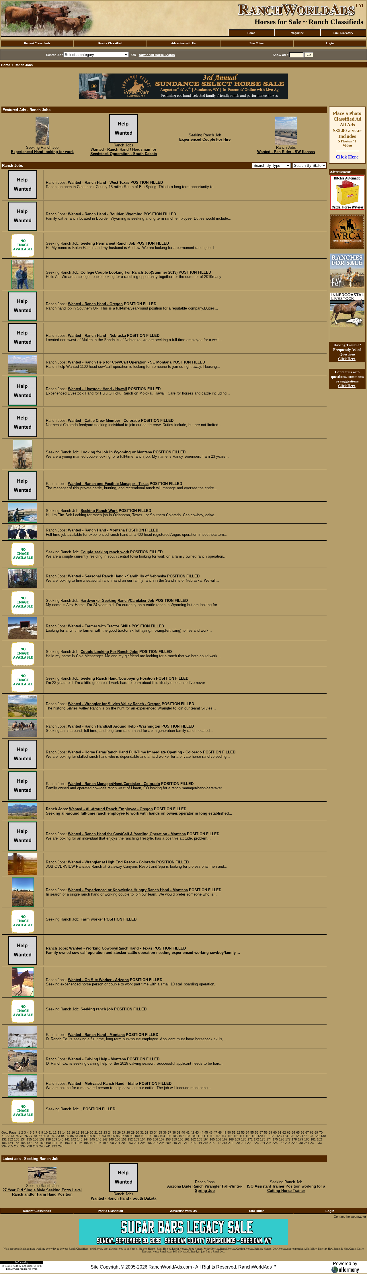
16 (73, 1132)
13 (59, 1132)
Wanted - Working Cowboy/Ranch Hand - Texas (110, 948)
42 (192, 1132)
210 (174, 1143)
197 (92, 1143)
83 (58, 1136)
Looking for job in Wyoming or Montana (117, 452)
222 (249, 1143)
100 (137, 1136)
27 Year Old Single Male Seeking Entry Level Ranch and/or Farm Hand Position (42, 1192)
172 (256, 1139)
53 (243, 1132)
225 (268, 1143)
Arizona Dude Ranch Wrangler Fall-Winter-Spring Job (204, 1188)
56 (256, 1132)
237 (23, 1146)
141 (67, 1139)
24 (110, 1132)
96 (118, 1136)
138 (48, 1139)
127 (304, 1136)
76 (26, 1136)
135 (29, 1139)
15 (68, 1132)
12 (54, 1132)
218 (224, 1143)
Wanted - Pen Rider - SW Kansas (286, 152)
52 (238, 1132)
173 (262, 1139)
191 (54, 1143)
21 (96, 1132)
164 (205, 1139)
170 (243, 1139)
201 (117, 1143)
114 (223, 1136)
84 (63, 1136)
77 (30, 1136)
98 (127, 1136)
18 (82, 1132)
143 (79, 1139)
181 (313, 1139)
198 (98, 1143)
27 (123, 1132)
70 (321, 1132)
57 (261, 1132)
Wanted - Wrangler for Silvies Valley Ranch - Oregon (114, 704)
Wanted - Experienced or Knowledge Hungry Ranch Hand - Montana (128, 890)
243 (60, 1146)
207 (155, 1143)
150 (117, 1139)
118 (247, 1136)
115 (229, 1136)
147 (105, 1139)
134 (23, 1139)
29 (132, 1132)
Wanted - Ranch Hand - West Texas (99, 182)
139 (54, 1139)
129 (316, 1136)
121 (266, 1136)
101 (143, 1136)
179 (300, 1139)
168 (231, 1139)
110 (200, 1136)
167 (224, 1139)
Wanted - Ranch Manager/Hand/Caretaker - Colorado (114, 784)
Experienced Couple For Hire (205, 139)
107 (181, 1136)
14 (64, 1132)
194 (73, 1143)
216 (211, 1143)
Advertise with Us (183, 43)
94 (108, 1136)
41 (188, 1132)
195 (79, 1143)
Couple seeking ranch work (105, 552)
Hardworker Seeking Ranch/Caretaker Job (117, 600)
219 (230, 1143)
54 (247, 1132)
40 (183, 1132)
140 (60, 1139)
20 (91, 1132)
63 (288, 1132)
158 (168, 1139)
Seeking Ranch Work (99, 511)
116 (235, 1136)
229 (293, 1143)
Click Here (347, 157)
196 (86, 1143)
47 (215, 1132)
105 (168, 1136)
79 (40, 1136)
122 (272, 1136)
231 (306, 1143)
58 (266, 1132)
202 (123, 1143)
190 (48, 1143)
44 (201, 1132)
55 (252, 1132)
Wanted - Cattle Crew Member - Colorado (104, 420)
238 (29, 1146)
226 (275, 1143)
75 (21, 1136)
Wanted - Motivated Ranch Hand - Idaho (103, 1083)
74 (17, 1136)
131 (4, 1139)
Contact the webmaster (350, 1216)
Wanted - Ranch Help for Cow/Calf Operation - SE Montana (120, 362)
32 (146, 1132)
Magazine (297, 32)
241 (48, 1146)
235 (10, 1146)
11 (50, 1132)
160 (180, 1139)
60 (275, 1132)
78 (35, 1136)
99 (131, 1136)
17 (77, 1132)
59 (270, 1132)
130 (323, 1136)
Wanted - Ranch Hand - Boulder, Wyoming (105, 214)
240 (41, 1146)
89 (85, 1136)
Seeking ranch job (97, 1009)
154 (142, 1139)
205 (142, 1143)
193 (67, 1143)
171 (250, 1139)
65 (298, 1132)
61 (279, 1132)
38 (174, 1132)
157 (161, 1139)
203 (130, 1143)
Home (251, 32)
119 (253, 1136)
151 (123, 1139)
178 (294, 1139)
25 (114, 1132)
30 (137, 1132)
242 (54, 1146)
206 (149, 1143)
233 (319, 1143)
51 (233, 1132)
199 (105, 1143)
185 (16, 1143)
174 (269, 1139)
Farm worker (92, 919)
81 (49, 1136)
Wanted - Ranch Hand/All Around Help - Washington (114, 726)
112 (211, 1136)
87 (76, 1136)
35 (160, 1132)
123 (279, 1136)
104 (162, 1136)
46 (210, 1132)
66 (302, 1132)
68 (311, 1132)
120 (260, 1136)
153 (136, 1139)
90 (90, 1136)
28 (128, 1132)
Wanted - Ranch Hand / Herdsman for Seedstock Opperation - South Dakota (123, 151)
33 (151, 1132)
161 (187, 1139)
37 (169, 1132)
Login (330, 43)
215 (205, 1143)
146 (98, 1139)
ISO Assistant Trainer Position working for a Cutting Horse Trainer (286, 1188)
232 (312, 1143)
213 (193, 1143)
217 (218, 1143)
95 (113, 1136)
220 (237, 1143)
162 (193, 1139)
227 (281, 1143)
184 (10, 1143)
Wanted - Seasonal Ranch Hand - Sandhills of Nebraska (117, 576)
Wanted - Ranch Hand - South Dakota (123, 1198)
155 (149, 1139)
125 (291, 1136)
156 (155, 1139)
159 (174, 1139)
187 (29, 1143)
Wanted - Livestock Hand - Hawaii (97, 389)
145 (92, 1139)
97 (122, 1136)
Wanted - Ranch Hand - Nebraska (97, 335)
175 (275, 1139)
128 (310, 1136)
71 (3, 1136)
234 (4, 1146)
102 (149, 1136)
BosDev (10, 1268)
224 (262, 1143)
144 (86, 1139)
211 (180, 1143)
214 (199, 1143)
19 (87, 1132)
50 (229, 1132)
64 (293, 1132)
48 (220, 1132)
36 (165, 1132)
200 (111, 1143)
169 (237, 1139)
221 (243, 1143)
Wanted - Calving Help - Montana (97, 1059)
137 (41, 1139)
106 (174, 1136)
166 (218, 1139)
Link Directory (343, 32)
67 (307, 1132)
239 (35, 1146)
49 (224, 1132)
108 (187, 1136)
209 (168, 1143)
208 (161, 1143)
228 (287, 1143)
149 (111, 1139)
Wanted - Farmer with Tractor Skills (100, 626)
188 (35, 1143)
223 (256, 1143)
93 (104, 1136)
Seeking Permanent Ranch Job (108, 243)
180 (306, 1139)
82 (53, 1136)
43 (197, 1132)
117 (241, 1136)
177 (287, 1139)
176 (281, 1139)
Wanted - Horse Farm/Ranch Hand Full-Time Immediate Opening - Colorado (135, 752)
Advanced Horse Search (157, 55)
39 (178, 1132)
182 (319, 1139)
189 (41, 1143)
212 (186, 1143)
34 (155, 1132)
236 (16, 1146)
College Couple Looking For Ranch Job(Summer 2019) (129, 272)
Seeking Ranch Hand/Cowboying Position (118, 678)
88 (81, 1136)
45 (206, 1132)
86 (72, 1136)
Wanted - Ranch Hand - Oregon (95, 304)
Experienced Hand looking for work (42, 152)
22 (100, 1132)
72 (7, 1136)
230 (300, 1143)
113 (217, 1136)
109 (193, 1136)
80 (44, 1136)
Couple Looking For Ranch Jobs (109, 651)
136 (35, 1139)
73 (12, 1136)
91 (95, 1136)
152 (130, 1139)
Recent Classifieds (37, 43)
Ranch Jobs (24, 65)
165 (212, 1139)
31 (142, 1132)
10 (46, 1132)
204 (136, 1143)
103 (156, 1136)
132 (10, 1139)
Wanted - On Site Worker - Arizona (98, 980)
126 (297, 1136)
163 (199, 1139)
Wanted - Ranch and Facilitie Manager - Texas (108, 484)
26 (119, 1132)
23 (105, 1132)
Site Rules (256, 43)
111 (206, 1136)
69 (316, 1132)
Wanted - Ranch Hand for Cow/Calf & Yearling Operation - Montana (127, 834)
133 (16, 1139)
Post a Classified (110, 43)
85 (67, 1136)
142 (73, 1139)
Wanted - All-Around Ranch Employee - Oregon (111, 809)
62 (284, 1132)
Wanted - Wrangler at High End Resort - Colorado (111, 862)
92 (99, 1136)
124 (285, 1136)
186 (23, 1143)
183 (4, 1143)
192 (60, 1143)
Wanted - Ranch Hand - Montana (96, 530)
